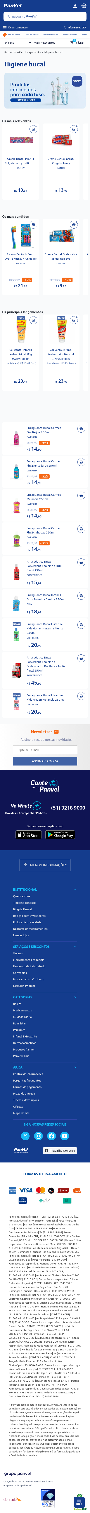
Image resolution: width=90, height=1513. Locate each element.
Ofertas (18, 1106)
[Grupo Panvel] (17, 1474)
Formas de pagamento (27, 1087)
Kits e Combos (32, 34)
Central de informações (28, 1074)
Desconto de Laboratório (29, 966)
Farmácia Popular (24, 986)
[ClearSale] (12, 1499)
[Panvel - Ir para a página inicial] (36, 6)
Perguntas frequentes (27, 1080)
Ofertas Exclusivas (50, 34)
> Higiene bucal (51, 52)
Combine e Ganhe (69, 34)
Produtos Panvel (23, 1049)
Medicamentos (22, 1010)
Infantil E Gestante (25, 1036)
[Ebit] (48, 1499)
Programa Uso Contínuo (28, 979)
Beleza (17, 1004)
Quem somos (21, 896)
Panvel (8, 52)
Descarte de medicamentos (30, 929)
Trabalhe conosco (24, 903)
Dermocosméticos (24, 1043)
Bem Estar (19, 1023)
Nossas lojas (21, 935)
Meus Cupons (14, 34)
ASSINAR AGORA (45, 761)
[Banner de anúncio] (45, 107)
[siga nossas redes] (25, 1135)
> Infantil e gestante (27, 52)
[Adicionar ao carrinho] (33, 129)
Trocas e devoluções (26, 1100)
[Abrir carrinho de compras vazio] (84, 5)
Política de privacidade (27, 922)
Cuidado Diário (22, 1017)
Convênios (20, 973)
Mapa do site (21, 1113)
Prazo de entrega (24, 1093)
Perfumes (19, 1030)
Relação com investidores (29, 916)
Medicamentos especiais (28, 960)
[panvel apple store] (28, 834)
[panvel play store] (60, 834)
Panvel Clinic (21, 1056)
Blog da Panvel (22, 909)
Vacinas (18, 953)
